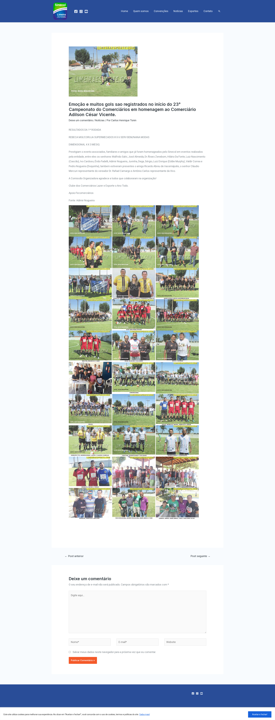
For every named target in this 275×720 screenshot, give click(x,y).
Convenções (161, 11)
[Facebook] (76, 11)
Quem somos (141, 11)
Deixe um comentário (81, 120)
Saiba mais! (144, 714)
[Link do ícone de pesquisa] (219, 11)
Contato (208, 11)
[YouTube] (86, 11)
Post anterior (74, 556)
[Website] (185, 642)
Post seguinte (200, 556)
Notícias (178, 11)
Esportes (193, 11)
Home (124, 11)
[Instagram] (81, 11)
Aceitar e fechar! (259, 714)
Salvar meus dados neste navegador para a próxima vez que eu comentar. (114, 652)
